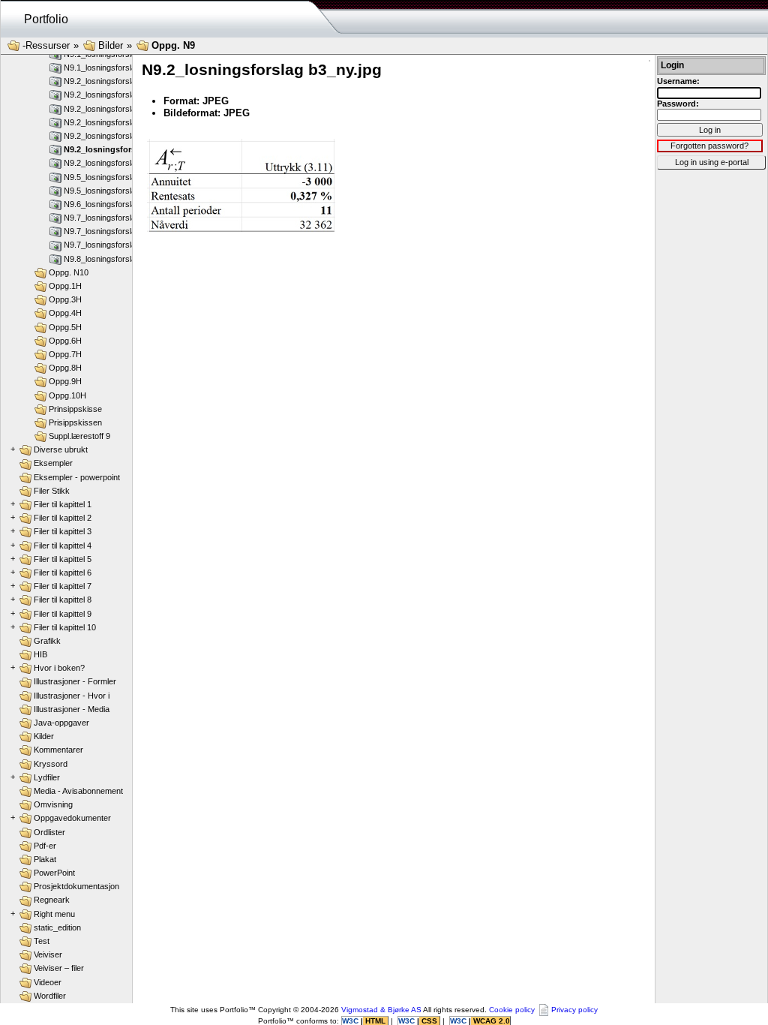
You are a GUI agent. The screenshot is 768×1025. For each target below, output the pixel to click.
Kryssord (51, 763)
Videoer (48, 982)
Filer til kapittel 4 (63, 545)
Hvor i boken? (59, 667)
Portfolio (46, 19)
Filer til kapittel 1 (63, 504)
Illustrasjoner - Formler (75, 681)
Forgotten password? (709, 145)
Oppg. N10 (68, 272)
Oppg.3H (65, 299)
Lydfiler (47, 777)
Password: (678, 103)
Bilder (110, 45)
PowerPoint (54, 872)
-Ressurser (46, 45)
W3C (351, 1021)
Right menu (54, 913)
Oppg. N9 (173, 45)
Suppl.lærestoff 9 (79, 435)
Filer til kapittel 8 (63, 599)
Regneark (52, 899)
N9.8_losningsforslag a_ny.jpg (118, 258)
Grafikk (47, 640)
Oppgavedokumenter (72, 817)
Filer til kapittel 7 (63, 586)
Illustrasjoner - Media (72, 709)
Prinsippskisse (75, 408)
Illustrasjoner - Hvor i (72, 695)
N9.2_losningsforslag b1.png (115, 122)
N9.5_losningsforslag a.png (113, 177)
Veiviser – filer (59, 967)
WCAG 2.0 (490, 1021)
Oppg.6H (65, 340)
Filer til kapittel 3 (63, 531)
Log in (710, 129)
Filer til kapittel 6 (63, 572)
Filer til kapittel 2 (63, 517)
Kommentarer (58, 749)
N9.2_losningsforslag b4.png (115, 162)
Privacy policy (574, 1009)
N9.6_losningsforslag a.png (113, 204)
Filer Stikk (52, 490)
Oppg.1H (65, 285)
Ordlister (49, 832)
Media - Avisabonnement (78, 790)
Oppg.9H (65, 381)
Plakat (45, 859)
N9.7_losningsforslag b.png (113, 244)
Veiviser (48, 954)
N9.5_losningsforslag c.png (113, 190)
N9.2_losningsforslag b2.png (115, 135)
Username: (678, 81)
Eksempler (53, 462)
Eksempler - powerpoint (77, 477)
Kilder (44, 736)
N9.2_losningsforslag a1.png (115, 81)
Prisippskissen (75, 422)
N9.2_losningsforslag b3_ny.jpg (126, 149)
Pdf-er (45, 845)
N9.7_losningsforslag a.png (113, 217)
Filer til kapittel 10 (65, 627)
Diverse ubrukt (61, 449)
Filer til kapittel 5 (63, 559)
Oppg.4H (65, 312)
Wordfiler (50, 995)
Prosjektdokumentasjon (76, 886)
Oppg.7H (65, 354)
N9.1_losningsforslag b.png (113, 67)
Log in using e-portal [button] (711, 162)
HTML (375, 1021)
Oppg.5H (65, 327)
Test (42, 940)
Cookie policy (512, 1009)
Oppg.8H (65, 367)
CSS (429, 1021)
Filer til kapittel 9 (63, 613)
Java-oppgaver (61, 722)
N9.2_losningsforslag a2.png (115, 94)
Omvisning (53, 804)
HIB (40, 654)
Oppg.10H (67, 395)
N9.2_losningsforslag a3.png (115, 108)
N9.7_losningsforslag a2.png (115, 231)
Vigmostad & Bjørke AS (381, 1009)
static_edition (57, 927)
